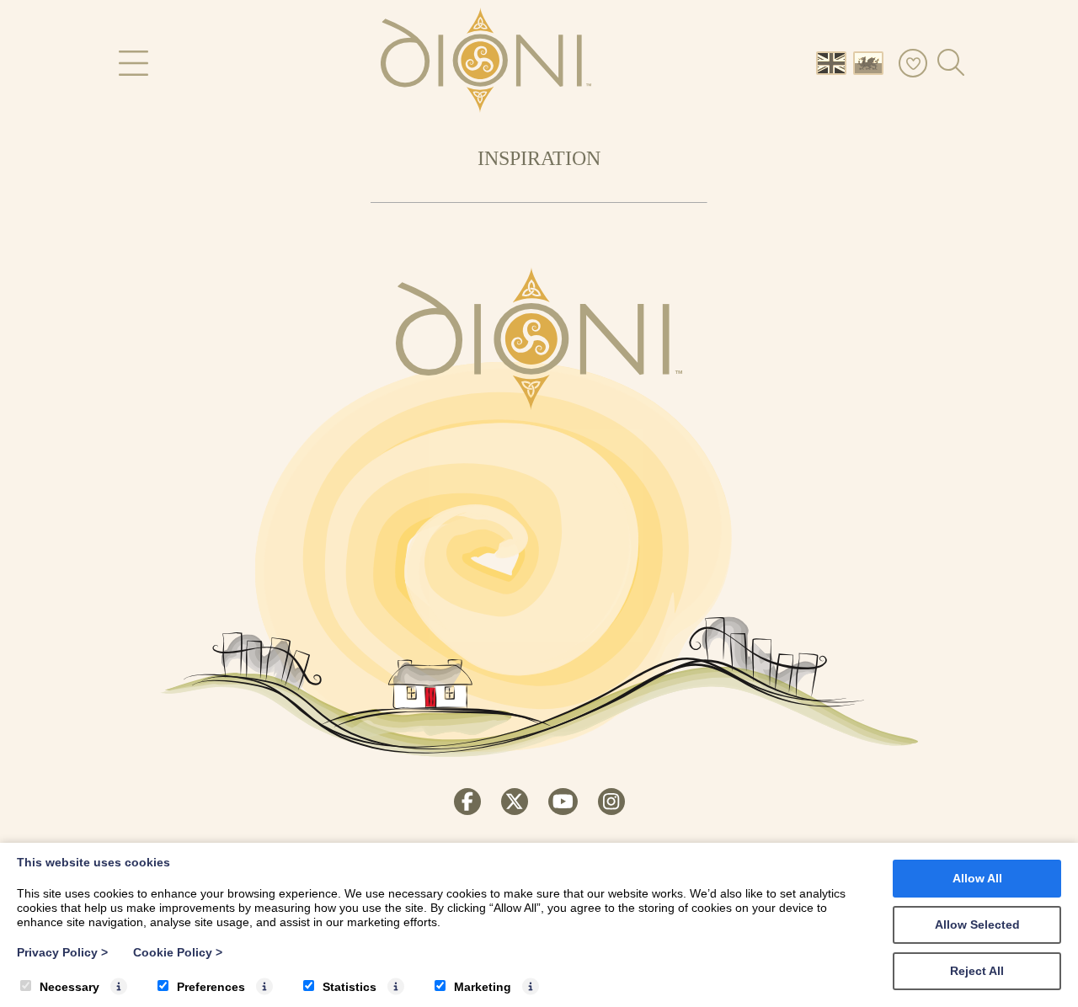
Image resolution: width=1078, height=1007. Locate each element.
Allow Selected (977, 924)
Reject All (977, 971)
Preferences (211, 987)
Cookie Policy (177, 952)
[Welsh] (871, 62)
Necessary (69, 987)
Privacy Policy (62, 952)
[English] (834, 62)
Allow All (977, 878)
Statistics (349, 987)
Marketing (482, 987)
